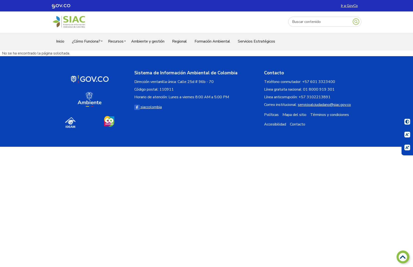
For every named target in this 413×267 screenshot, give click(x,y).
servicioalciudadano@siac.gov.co (324, 104)
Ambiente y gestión (147, 41)
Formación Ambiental (212, 41)
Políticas (271, 114)
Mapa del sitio (294, 114)
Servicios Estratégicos (256, 41)
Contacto (297, 124)
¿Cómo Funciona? (84, 44)
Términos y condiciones (329, 114)
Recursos (114, 44)
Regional (179, 41)
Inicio (60, 41)
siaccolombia (151, 107)
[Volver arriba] (403, 257)
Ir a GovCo (349, 5)
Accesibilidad (275, 124)
